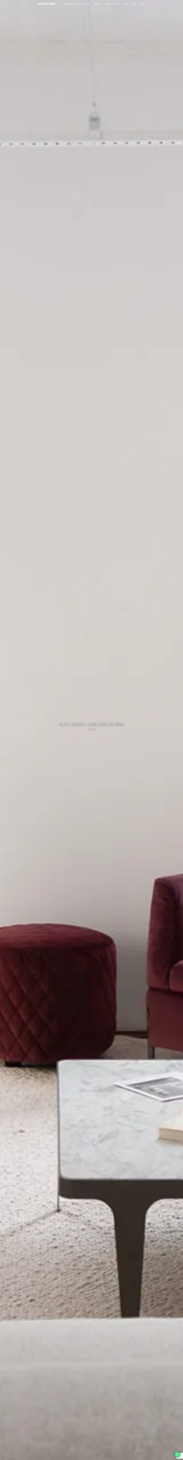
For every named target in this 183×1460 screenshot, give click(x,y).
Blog (134, 4)
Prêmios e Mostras (112, 4)
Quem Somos (68, 4)
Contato (143, 4)
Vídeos (125, 4)
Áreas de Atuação (84, 4)
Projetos (97, 4)
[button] (177, 1454)
